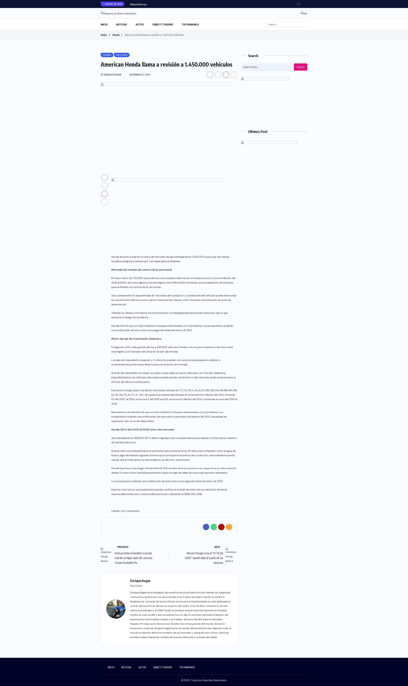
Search (300, 67)
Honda (116, 34)
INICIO (104, 24)
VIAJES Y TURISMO (162, 24)
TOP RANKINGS (190, 24)
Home (104, 34)
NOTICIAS (121, 24)
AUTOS (140, 24)
